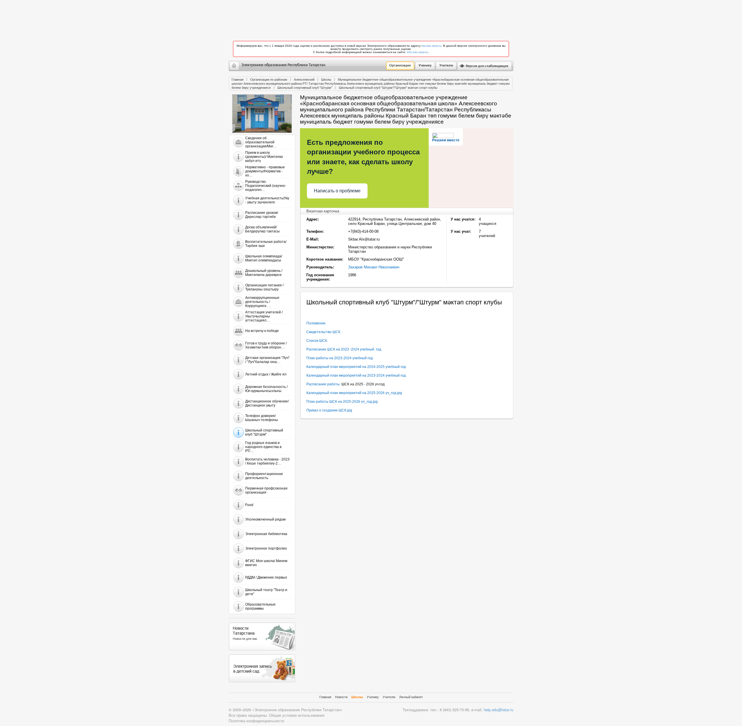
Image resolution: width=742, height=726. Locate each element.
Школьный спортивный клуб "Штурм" (304, 87)
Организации (400, 65)
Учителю (446, 65)
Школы (326, 79)
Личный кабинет (411, 697)
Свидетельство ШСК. (323, 332)
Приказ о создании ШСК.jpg (329, 410)
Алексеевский (304, 79)
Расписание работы (323, 384)
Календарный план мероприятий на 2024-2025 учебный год (356, 367)
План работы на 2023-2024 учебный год (339, 358)
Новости (341, 697)
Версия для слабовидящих (486, 66)
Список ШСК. (317, 341)
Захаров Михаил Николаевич (373, 267)
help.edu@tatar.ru (498, 709)
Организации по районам (268, 79)
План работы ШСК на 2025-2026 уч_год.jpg (342, 402)
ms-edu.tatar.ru (431, 45)
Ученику (425, 65)
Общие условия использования (296, 715)
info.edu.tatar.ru (417, 52)
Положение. (316, 323)
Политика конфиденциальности (256, 720)
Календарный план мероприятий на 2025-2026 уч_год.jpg (354, 393)
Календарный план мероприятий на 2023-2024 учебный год (356, 375)
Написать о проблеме (337, 190)
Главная (237, 79)
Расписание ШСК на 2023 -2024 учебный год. (344, 349)
